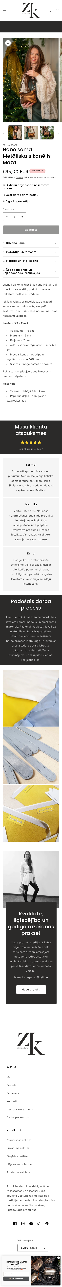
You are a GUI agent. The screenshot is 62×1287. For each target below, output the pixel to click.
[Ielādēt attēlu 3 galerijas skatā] (47, 133)
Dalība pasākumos (18, 1117)
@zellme (42, 977)
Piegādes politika (17, 1156)
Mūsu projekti (31, 989)
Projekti (11, 1085)
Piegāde (19, 177)
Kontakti (12, 1101)
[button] (4, 10)
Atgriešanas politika (19, 1140)
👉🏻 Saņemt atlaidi (16, 1279)
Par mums (13, 1093)
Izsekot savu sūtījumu (20, 1109)
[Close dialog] (58, 1257)
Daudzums (9, 209)
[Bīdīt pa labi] (58, 133)
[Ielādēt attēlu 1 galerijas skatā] (15, 133)
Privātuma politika (18, 1148)
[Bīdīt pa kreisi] (3, 133)
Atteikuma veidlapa (18, 1172)
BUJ (9, 1076)
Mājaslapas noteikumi (20, 1164)
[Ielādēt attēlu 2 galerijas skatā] (31, 133)
